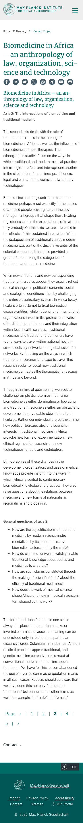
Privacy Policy (37, 798)
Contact (16, 804)
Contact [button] (11, 745)
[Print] (70, 82)
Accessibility (65, 798)
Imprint (14, 798)
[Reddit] (24, 82)
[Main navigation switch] (75, 10)
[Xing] (52, 82)
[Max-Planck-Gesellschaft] (22, 785)
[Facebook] (6, 82)
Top (73, 767)
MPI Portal (64, 804)
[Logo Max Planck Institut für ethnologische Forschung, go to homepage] (33, 9)
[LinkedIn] (15, 82)
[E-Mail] (61, 82)
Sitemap (37, 804)
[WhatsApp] (43, 82)
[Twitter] (34, 82)
